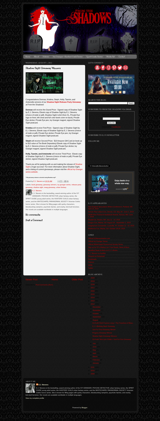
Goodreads (92, 259)
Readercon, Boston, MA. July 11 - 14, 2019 (104, 220)
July (94, 343)
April (95, 353)
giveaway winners (49, 185)
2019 (93, 281)
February (96, 360)
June (95, 347)
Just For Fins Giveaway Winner (104, 329)
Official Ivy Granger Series (98, 241)
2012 (93, 304)
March (95, 356)
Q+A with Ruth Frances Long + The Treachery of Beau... (113, 323)
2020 (93, 278)
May (94, 350)
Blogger (84, 407)
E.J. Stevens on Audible (97, 253)
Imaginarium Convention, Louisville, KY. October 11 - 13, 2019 (111, 226)
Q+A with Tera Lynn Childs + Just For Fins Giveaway (111, 339)
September (97, 317)
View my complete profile (35, 398)
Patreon (91, 262)
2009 (93, 374)
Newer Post (32, 279)
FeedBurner (116, 127)
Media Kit (110, 57)
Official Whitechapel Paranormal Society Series (105, 244)
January (96, 363)
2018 (93, 284)
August (95, 320)
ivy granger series (64, 185)
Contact (122, 57)
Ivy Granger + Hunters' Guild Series (67, 57)
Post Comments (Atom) (44, 285)
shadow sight (38, 187)
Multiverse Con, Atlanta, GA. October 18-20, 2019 (106, 228)
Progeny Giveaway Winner (102, 333)
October (96, 313)
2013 (93, 301)
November (97, 310)
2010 (93, 370)
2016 (93, 291)
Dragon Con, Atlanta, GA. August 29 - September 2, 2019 (109, 223)
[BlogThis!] (61, 181)
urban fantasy (61, 187)
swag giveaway (49, 187)
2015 (93, 294)
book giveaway (37, 185)
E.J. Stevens (43, 385)
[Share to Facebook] (65, 181)
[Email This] (59, 181)
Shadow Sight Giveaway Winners (104, 336)
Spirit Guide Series (94, 57)
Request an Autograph (96, 256)
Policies (46, 57)
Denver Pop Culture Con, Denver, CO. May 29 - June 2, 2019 (111, 212)
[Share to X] (63, 181)
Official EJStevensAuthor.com (99, 238)
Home (28, 57)
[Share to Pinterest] (67, 181)
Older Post (77, 279)
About (36, 57)
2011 (93, 367)
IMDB (90, 265)
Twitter (90, 268)
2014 (93, 297)
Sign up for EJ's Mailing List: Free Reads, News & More (108, 247)
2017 (93, 288)
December (97, 307)
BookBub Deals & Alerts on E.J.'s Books (102, 250)
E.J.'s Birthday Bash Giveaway (103, 326)
